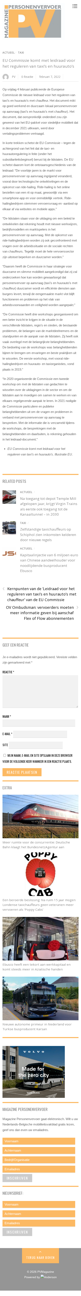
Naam (6, 716)
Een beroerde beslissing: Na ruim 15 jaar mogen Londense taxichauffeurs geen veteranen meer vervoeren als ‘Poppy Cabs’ (39, 905)
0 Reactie (27, 77)
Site (5, 744)
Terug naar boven (40, 1257)
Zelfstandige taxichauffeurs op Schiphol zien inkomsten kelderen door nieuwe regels (48, 534)
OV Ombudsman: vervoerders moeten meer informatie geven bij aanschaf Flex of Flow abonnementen (42, 613)
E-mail (7, 733)
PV (13, 77)
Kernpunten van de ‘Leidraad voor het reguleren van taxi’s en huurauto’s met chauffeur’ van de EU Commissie (39, 594)
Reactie (8, 672)
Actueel (8, 52)
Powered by (32, 1277)
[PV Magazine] (33, 37)
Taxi (21, 52)
